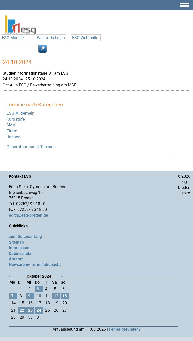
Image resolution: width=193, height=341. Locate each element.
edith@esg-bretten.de (28, 215)
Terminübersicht (46, 264)
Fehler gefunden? (125, 329)
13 (64, 296)
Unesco (13, 136)
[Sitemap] (184, 7)
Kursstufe (15, 119)
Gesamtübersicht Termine (31, 146)
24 (39, 310)
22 (22, 310)
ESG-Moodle (13, 37)
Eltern (11, 130)
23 (30, 310)
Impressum (19, 247)
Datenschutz (20, 253)
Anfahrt (16, 259)
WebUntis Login (51, 37)
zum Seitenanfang (25, 236)
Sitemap (16, 242)
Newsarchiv (19, 264)
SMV (10, 124)
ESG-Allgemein (20, 113)
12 (56, 296)
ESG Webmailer (86, 37)
